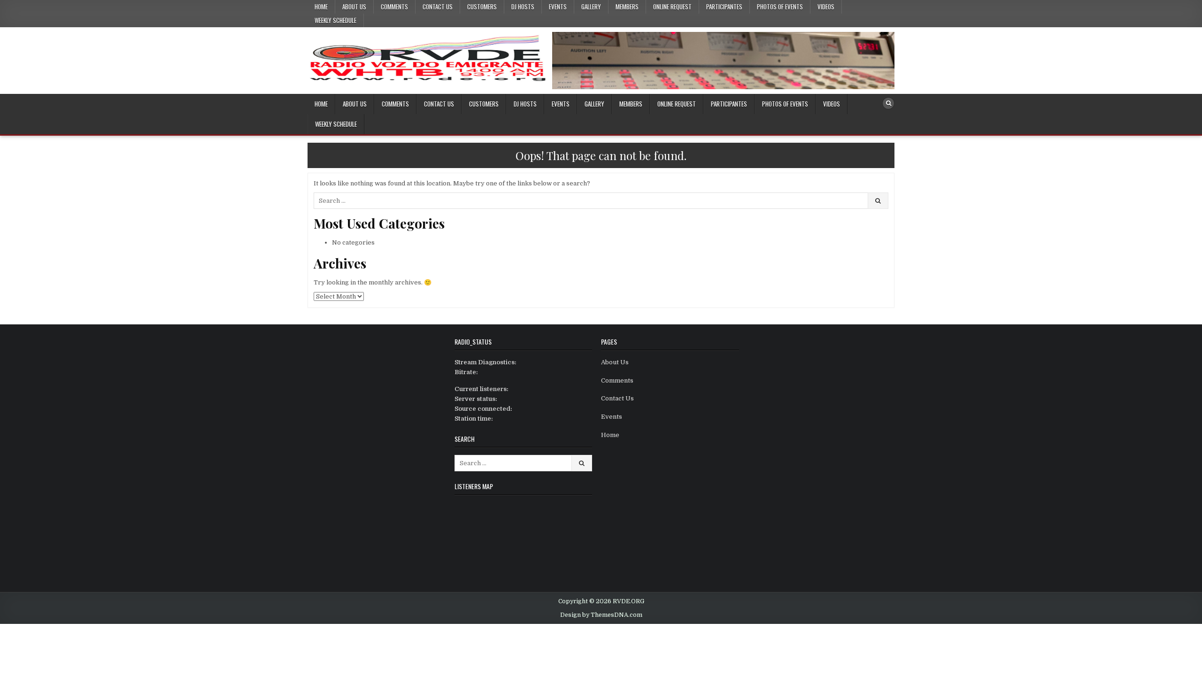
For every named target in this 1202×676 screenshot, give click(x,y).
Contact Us (438, 6)
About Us (354, 6)
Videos (825, 6)
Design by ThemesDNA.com (601, 615)
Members (627, 6)
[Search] (888, 103)
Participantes (724, 6)
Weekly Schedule (335, 20)
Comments (394, 6)
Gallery (591, 6)
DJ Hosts (522, 6)
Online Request (672, 6)
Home (321, 6)
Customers (482, 6)
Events (558, 6)
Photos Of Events (780, 6)
